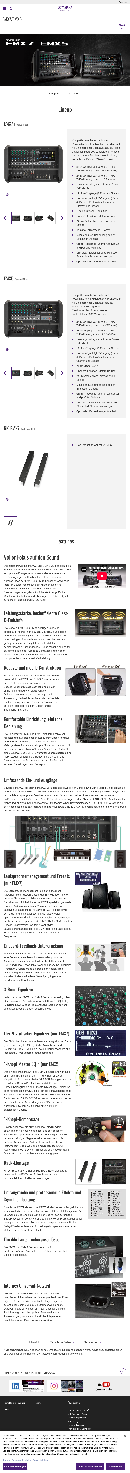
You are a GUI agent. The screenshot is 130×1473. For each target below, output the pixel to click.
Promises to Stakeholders (79, 1428)
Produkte (24, 1372)
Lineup (52, 93)
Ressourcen (91, 1342)
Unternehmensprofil (76, 1410)
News (38, 1403)
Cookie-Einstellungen (15, 1466)
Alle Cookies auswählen (90, 1466)
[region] (65, 1452)
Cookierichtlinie (40, 1459)
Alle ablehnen (115, 1466)
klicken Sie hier (16, 1453)
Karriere (71, 1421)
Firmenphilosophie (76, 1424)
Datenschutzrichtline (22, 1459)
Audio (14, 1372)
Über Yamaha (74, 1403)
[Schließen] (124, 1435)
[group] (16, 218)
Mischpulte (36, 1372)
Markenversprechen (77, 1417)
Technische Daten (60, 1342)
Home (6, 1372)
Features (74, 93)
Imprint (6, 1459)
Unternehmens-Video (77, 1413)
